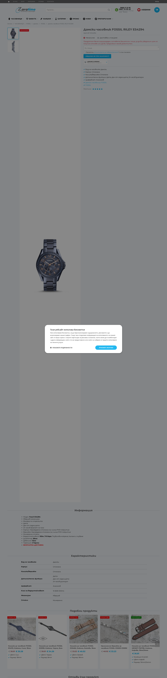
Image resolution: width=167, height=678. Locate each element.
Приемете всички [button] (106, 347)
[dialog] (83, 339)
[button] (61, 348)
